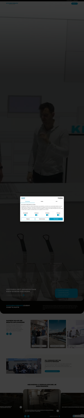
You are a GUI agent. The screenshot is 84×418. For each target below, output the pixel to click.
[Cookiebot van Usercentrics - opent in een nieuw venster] (58, 198)
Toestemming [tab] (27, 201)
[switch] (36, 215)
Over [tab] (56, 201)
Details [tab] (42, 201)
